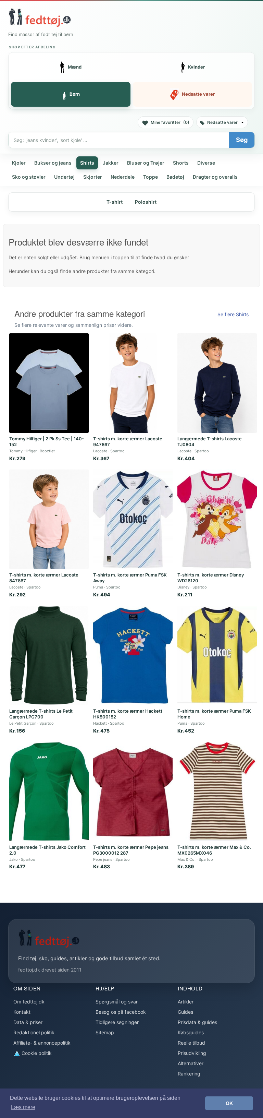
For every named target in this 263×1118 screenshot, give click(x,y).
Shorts (181, 163)
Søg (242, 139)
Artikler (185, 1001)
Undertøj (64, 177)
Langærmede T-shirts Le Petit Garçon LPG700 (41, 714)
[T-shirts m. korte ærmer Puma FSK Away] (133, 519)
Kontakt (21, 1012)
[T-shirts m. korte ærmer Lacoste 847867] (49, 519)
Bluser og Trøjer (145, 163)
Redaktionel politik (33, 1032)
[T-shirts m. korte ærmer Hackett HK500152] (133, 655)
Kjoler (19, 163)
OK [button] (229, 1103)
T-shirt (115, 202)
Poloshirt (145, 202)
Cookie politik (36, 1053)
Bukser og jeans (53, 163)
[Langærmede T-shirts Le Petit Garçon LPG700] (49, 655)
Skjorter (92, 177)
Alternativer (190, 1063)
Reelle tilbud (191, 1043)
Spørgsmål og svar (117, 1001)
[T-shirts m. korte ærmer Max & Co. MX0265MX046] (217, 791)
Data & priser (27, 1022)
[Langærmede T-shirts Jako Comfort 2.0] (49, 791)
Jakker (110, 163)
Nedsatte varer (222, 122)
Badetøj (175, 177)
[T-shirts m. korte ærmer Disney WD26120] (217, 519)
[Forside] (39, 17)
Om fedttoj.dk (29, 1001)
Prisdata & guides (197, 1022)
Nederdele (123, 177)
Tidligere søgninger (117, 1022)
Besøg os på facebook (121, 1012)
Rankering (189, 1074)
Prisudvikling (192, 1053)
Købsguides (191, 1032)
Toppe (150, 177)
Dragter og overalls (215, 177)
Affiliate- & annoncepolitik (42, 1043)
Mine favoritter (170, 122)
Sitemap (105, 1032)
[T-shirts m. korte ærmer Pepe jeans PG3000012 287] (133, 791)
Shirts (87, 163)
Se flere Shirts (233, 314)
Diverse (206, 163)
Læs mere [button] (23, 1107)
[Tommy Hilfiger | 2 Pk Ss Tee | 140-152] (49, 383)
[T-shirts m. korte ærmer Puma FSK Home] (217, 655)
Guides (185, 1012)
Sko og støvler (29, 177)
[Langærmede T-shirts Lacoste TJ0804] (217, 383)
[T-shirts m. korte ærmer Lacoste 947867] (133, 383)
